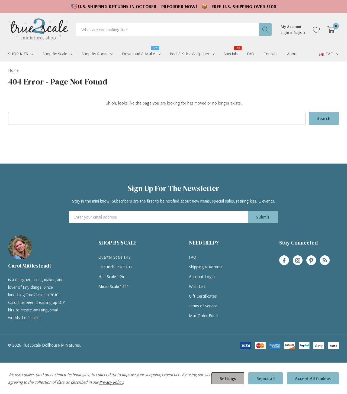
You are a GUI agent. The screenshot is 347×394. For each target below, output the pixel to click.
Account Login (202, 276)
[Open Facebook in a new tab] (284, 260)
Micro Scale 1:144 (113, 286)
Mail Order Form (203, 315)
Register (300, 32)
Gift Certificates (203, 296)
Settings (228, 378)
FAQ (192, 257)
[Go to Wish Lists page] (316, 29)
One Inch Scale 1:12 (115, 266)
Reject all (265, 378)
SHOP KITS (18, 53)
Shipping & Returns (206, 266)
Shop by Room (94, 53)
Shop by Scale (55, 53)
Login (285, 32)
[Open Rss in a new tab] (324, 260)
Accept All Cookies (313, 378)
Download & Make (138, 53)
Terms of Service (203, 305)
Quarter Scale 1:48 (114, 257)
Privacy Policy (111, 382)
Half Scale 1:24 (111, 276)
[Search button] (265, 29)
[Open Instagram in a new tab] (297, 260)
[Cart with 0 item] (331, 29)
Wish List (197, 286)
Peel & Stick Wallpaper (189, 53)
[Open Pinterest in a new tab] (311, 260)
